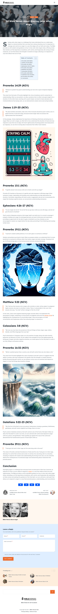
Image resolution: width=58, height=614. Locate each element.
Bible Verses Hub (34, 609)
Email (24, 536)
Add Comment (8, 541)
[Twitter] (26, 484)
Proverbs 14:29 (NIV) (27, 61)
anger (30, 471)
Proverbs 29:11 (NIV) (27, 76)
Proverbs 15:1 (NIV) (27, 64)
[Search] (52, 592)
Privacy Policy (25, 611)
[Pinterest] (32, 484)
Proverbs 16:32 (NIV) (27, 73)
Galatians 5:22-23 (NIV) (28, 74)
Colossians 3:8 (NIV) (27, 71)
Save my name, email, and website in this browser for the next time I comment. (22, 554)
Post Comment (8, 558)
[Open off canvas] (54, 2)
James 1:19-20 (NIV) (27, 62)
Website (42, 536)
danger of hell (48, 315)
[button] (34, 58)
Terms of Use (33, 611)
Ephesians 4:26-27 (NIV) (28, 66)
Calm (36, 17)
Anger (32, 17)
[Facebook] (20, 484)
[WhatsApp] (37, 484)
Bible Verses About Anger (10, 519)
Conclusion (25, 78)
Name (6, 536)
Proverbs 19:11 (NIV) (27, 67)
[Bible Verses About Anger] (15, 510)
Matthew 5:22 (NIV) (27, 69)
